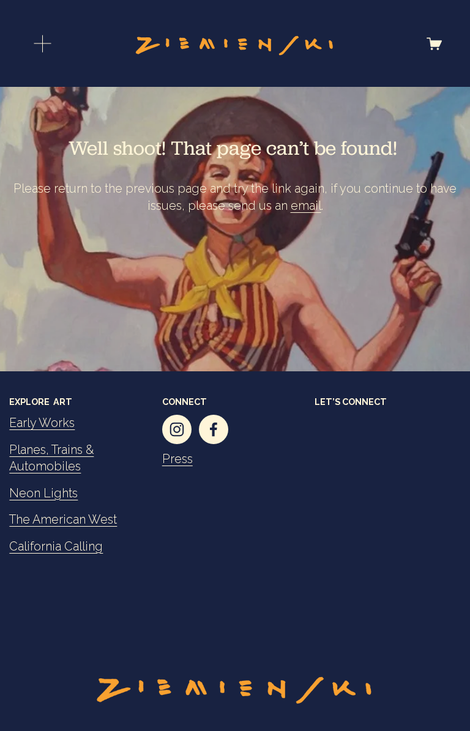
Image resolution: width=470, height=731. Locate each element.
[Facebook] (213, 429)
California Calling (56, 547)
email (306, 206)
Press (177, 459)
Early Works (42, 423)
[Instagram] (177, 429)
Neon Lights (43, 493)
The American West (63, 520)
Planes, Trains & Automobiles (51, 458)
